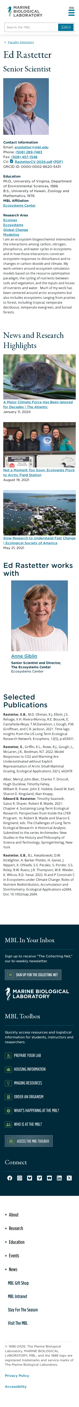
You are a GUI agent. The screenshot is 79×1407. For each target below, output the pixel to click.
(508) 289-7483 (29, 152)
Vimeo (39, 1178)
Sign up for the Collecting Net (37, 974)
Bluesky (29, 1178)
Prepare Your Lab (27, 1055)
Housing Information (30, 1069)
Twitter (69, 1178)
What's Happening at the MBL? (36, 1110)
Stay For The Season (23, 1310)
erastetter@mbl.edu (31, 147)
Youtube (49, 1178)
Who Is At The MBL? (28, 1124)
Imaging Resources (28, 1082)
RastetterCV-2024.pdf (33, 162)
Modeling (11, 234)
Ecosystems (13, 225)
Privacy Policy (17, 1375)
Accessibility (16, 1386)
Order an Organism (28, 1096)
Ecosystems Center (19, 205)
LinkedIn (59, 1178)
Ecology (10, 220)
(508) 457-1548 (24, 157)
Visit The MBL (18, 1323)
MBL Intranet (17, 1296)
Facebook (9, 1178)
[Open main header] (71, 13)
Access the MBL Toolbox (33, 1141)
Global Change (15, 230)
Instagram (19, 1178)
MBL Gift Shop (18, 1283)
